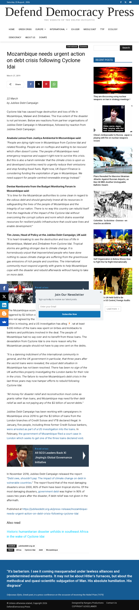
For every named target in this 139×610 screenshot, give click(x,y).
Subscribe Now (69, 314)
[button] (69, 295)
